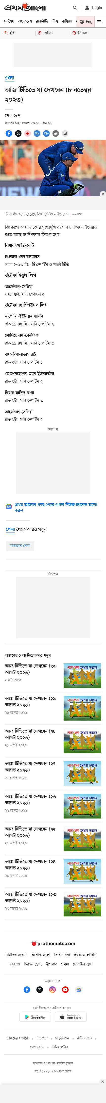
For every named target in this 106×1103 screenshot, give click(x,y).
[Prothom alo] (25, 7)
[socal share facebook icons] (9, 136)
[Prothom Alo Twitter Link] (42, 990)
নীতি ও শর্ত (84, 1038)
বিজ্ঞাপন (42, 1038)
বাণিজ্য (67, 21)
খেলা (9, 78)
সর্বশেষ (9, 21)
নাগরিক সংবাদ (16, 955)
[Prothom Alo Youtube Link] (67, 990)
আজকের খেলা (20, 545)
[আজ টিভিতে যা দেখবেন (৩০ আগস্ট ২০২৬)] (82, 675)
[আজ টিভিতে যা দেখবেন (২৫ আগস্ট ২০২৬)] (82, 838)
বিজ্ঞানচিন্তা (62, 955)
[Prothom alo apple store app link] (70, 1017)
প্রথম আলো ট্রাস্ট (85, 955)
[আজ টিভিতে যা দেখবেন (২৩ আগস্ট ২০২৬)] (82, 904)
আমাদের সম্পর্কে (17, 1038)
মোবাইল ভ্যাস (83, 964)
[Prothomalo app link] (35, 1017)
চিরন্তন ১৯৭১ (33, 964)
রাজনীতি (42, 21)
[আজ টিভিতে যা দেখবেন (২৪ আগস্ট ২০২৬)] (82, 871)
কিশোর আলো (40, 955)
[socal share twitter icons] (19, 136)
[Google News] (78, 990)
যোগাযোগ (37, 1047)
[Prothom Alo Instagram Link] (55, 990)
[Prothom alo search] (75, 8)
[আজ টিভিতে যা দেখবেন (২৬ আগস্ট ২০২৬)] (82, 806)
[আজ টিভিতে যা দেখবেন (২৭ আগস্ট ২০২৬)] (82, 773)
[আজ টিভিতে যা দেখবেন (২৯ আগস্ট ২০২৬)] (82, 708)
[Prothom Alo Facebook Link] (29, 990)
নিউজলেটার (60, 1047)
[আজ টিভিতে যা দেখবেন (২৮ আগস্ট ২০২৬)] (82, 740)
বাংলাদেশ (25, 21)
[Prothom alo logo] (53, 945)
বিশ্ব (55, 21)
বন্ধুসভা (15, 964)
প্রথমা (65, 964)
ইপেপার (51, 964)
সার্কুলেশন (62, 1038)
